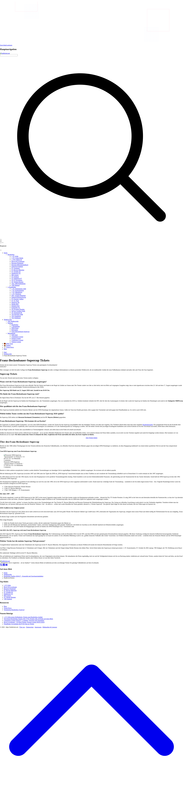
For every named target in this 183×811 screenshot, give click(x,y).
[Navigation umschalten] (2, 242)
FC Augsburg (15, 268)
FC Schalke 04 (15, 271)
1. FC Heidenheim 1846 (18, 289)
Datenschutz (30, 627)
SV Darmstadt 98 (16, 313)
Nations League (16, 342)
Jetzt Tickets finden (91, 438)
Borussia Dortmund (17, 263)
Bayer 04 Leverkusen (17, 261)
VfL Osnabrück (16, 316)
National (10, 323)
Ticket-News (8, 608)
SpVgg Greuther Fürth (18, 311)
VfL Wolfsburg (16, 318)
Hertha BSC (15, 304)
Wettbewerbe (8, 319)
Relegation (14, 330)
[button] (1, 240)
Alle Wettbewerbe (13, 321)
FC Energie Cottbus (17, 299)
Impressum (38, 627)
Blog (5, 349)
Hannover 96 (15, 302)
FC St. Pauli (15, 301)
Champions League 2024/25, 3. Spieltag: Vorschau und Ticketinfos (24, 620)
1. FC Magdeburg (16, 292)
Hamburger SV (16, 273)
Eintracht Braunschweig (18, 297)
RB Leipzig (14, 275)
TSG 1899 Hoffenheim (18, 283)
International (11, 333)
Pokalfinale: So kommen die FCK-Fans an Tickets (19, 624)
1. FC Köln (14, 256)
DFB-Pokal (14, 328)
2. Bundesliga (12, 287)
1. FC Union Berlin (17, 258)
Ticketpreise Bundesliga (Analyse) (14, 610)
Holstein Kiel (15, 306)
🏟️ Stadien (7, 345)
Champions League (17, 337)
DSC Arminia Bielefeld (18, 295)
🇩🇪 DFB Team (8, 343)
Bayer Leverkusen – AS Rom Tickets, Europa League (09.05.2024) (24, 622)
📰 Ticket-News (9, 347)
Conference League (17, 340)
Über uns (22, 627)
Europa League (16, 338)
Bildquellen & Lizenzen (50, 627)
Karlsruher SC (15, 307)
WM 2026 (14, 335)
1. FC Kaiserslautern (17, 290)
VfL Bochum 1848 (17, 314)
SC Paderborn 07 (16, 278)
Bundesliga (11, 254)
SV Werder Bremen (17, 282)
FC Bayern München (17, 270)
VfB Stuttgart (15, 285)
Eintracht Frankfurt (17, 266)
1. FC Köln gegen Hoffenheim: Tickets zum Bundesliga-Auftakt (23, 617)
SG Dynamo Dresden (17, 309)
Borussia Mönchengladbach (19, 265)
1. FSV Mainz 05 (16, 260)
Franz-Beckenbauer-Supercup (20, 331)
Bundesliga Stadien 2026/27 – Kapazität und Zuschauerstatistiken (23, 576)
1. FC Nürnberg (16, 294)
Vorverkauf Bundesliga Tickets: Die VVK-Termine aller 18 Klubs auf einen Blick (28, 619)
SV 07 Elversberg (16, 280)
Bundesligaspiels (148, 424)
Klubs (5, 253)
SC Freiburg (15, 277)
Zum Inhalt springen (6, 45)
